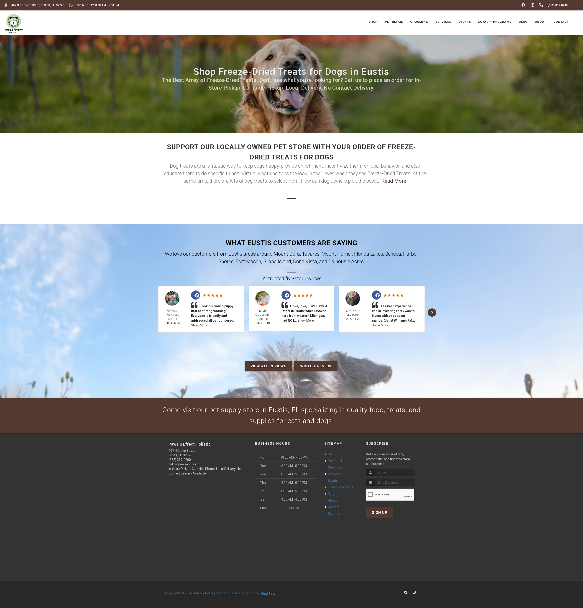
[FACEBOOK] (523, 5)
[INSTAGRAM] (532, 5)
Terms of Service (228, 593)
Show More (199, 325)
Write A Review (316, 366)
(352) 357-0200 (180, 460)
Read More (393, 181)
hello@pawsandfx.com (185, 464)
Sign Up (379, 512)
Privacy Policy (204, 593)
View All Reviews (268, 366)
